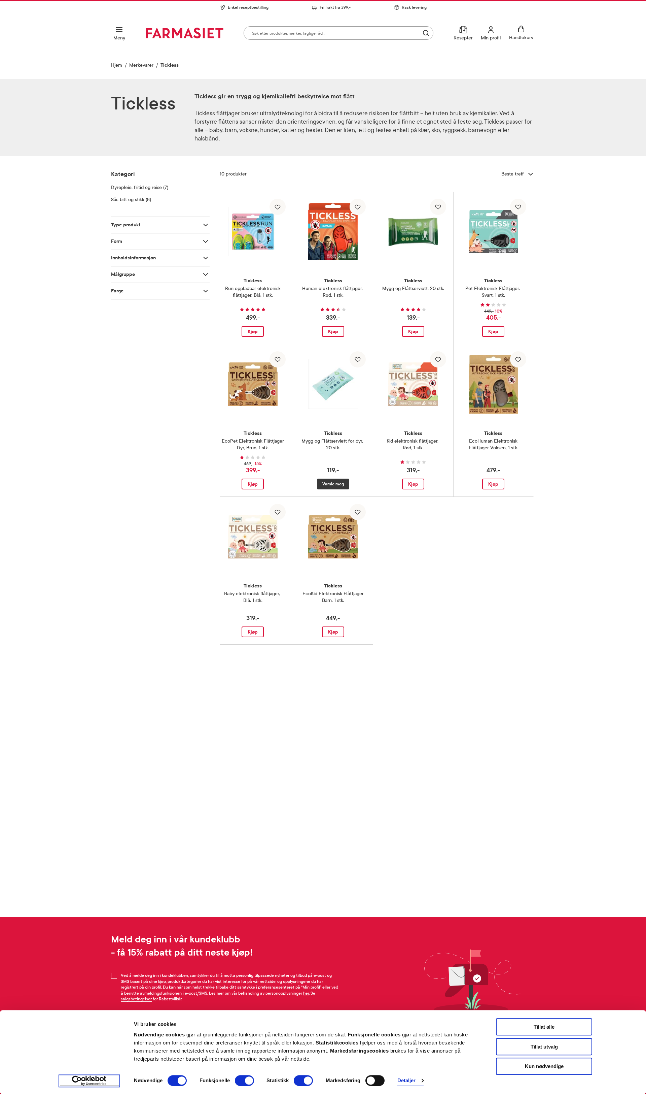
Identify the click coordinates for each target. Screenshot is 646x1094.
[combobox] (338, 33)
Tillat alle (544, 1027)
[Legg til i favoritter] (278, 207)
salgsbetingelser (136, 999)
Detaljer (406, 1081)
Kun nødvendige (544, 1066)
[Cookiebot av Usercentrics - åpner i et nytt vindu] (89, 1081)
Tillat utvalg (544, 1047)
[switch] (244, 1080)
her (306, 993)
